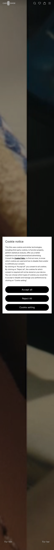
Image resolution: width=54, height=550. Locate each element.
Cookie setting (27, 307)
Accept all (27, 289)
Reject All (27, 298)
